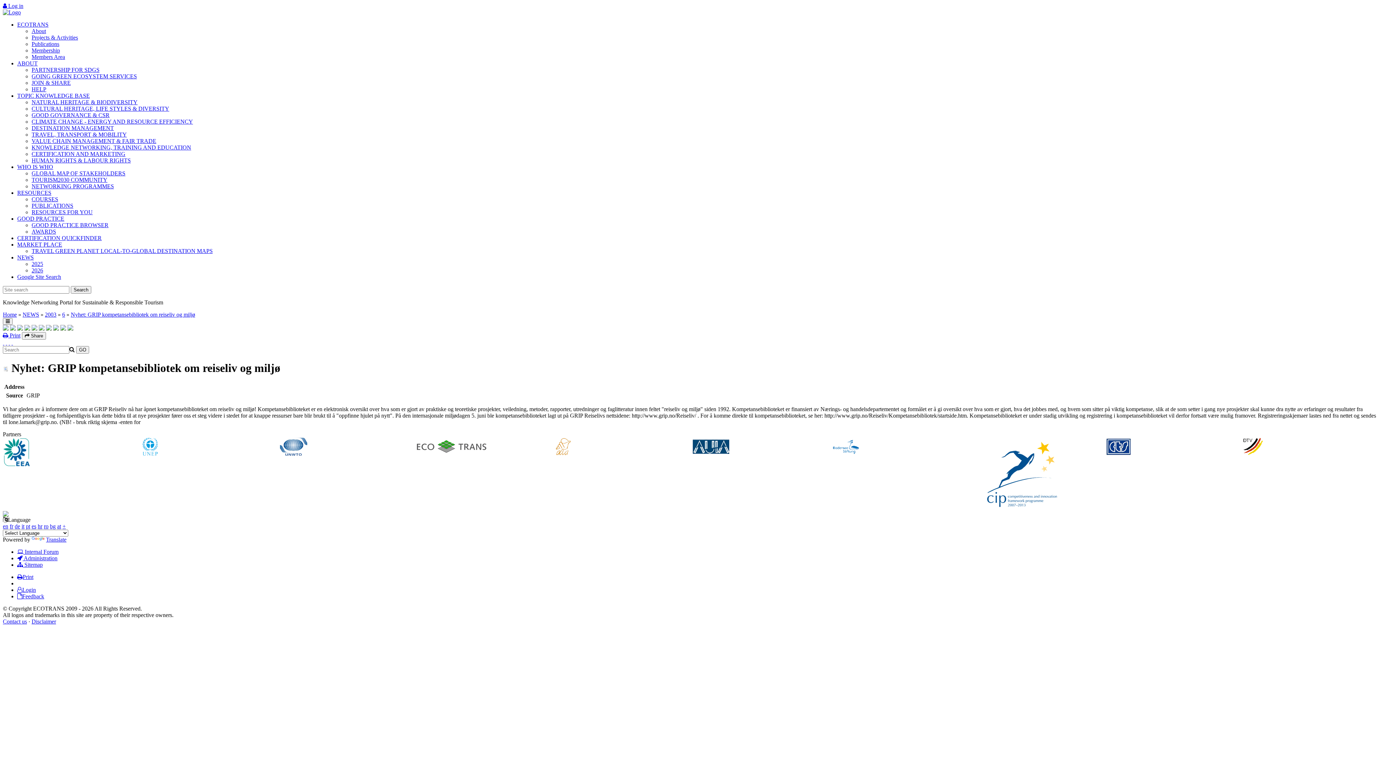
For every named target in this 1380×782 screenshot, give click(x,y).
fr (11, 526)
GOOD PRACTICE (40, 219)
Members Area (48, 57)
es (34, 526)
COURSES (45, 199)
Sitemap (33, 565)
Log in (15, 6)
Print (14, 335)
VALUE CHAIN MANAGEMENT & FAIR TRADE (94, 141)
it (23, 526)
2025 (37, 264)
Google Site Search (39, 277)
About (39, 31)
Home (10, 315)
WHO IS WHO (35, 167)
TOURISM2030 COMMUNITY (69, 180)
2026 (37, 270)
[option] (72, 453)
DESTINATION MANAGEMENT (73, 128)
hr (40, 526)
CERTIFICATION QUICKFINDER (59, 238)
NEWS (25, 257)
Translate (56, 540)
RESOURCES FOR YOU (62, 212)
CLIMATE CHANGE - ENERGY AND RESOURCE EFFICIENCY (112, 122)
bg (53, 526)
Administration (40, 558)
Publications (45, 44)
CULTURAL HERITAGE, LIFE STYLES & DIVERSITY (100, 109)
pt (28, 526)
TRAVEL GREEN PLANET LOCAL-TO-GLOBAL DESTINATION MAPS (122, 251)
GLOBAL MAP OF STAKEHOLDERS (78, 173)
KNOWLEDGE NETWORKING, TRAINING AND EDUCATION (111, 147)
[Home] (12, 12)
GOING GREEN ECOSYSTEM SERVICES (84, 76)
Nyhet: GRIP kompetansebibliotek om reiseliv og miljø (133, 315)
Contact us (15, 621)
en (5, 526)
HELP (39, 89)
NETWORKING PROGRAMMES (73, 186)
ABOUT (27, 63)
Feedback (33, 596)
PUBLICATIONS (52, 206)
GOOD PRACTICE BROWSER (70, 225)
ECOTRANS (33, 25)
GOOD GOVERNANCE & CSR (71, 115)
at (59, 526)
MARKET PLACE (39, 245)
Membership (46, 50)
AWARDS (44, 232)
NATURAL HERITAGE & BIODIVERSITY (85, 102)
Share (36, 336)
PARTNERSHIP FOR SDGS (66, 70)
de (17, 526)
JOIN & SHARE (51, 83)
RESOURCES (34, 193)
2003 (50, 315)
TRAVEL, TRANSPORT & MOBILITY (79, 135)
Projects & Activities (55, 37)
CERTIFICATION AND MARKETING (78, 154)
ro (46, 526)
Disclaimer (44, 621)
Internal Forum (41, 552)
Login (29, 590)
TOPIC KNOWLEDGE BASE (53, 96)
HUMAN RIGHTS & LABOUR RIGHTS (81, 160)
